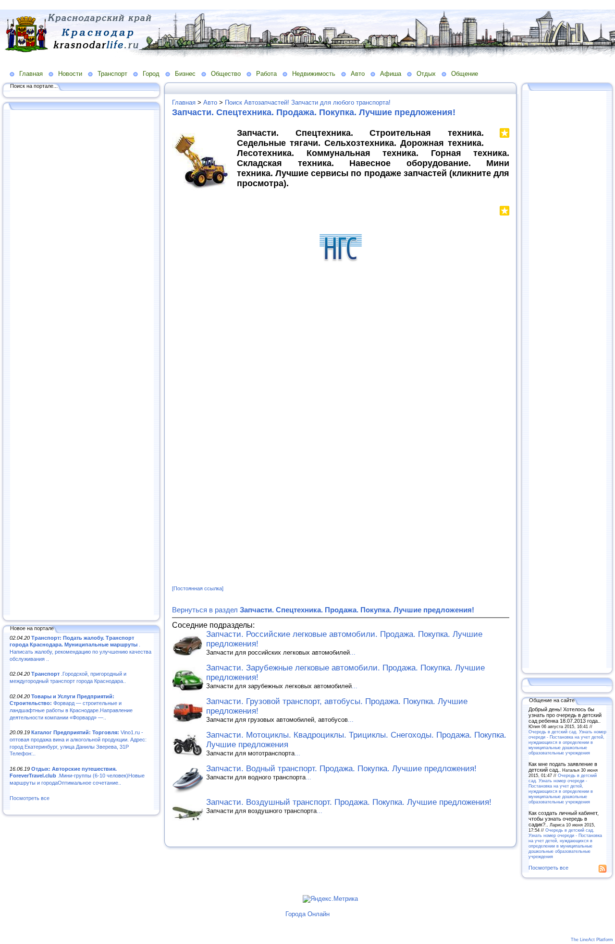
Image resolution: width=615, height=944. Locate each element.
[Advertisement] (82, 363)
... (353, 652)
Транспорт (112, 73)
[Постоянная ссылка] (197, 588)
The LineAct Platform (592, 939)
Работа (266, 73)
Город (151, 73)
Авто (358, 73)
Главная (31, 73)
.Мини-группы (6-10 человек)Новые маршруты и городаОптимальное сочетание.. (77, 776)
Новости (70, 73)
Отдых (426, 73)
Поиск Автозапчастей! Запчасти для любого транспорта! (308, 102)
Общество (226, 73)
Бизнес (185, 73)
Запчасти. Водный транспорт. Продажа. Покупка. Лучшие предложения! (341, 768)
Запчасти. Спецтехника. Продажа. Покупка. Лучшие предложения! (313, 112)
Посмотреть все (29, 798)
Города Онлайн (307, 914)
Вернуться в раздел (323, 610)
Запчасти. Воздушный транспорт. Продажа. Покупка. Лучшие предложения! (349, 802)
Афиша (390, 73)
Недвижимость (313, 73)
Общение (464, 73)
